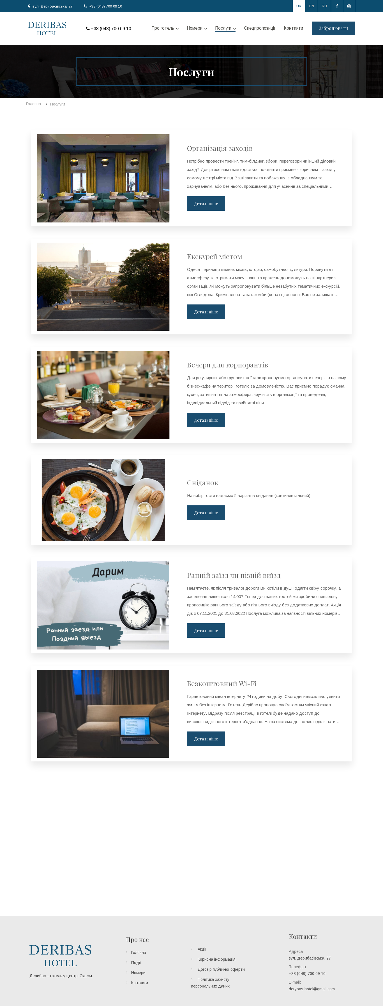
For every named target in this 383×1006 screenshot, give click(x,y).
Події (136, 962)
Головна (138, 952)
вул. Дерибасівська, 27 (53, 6)
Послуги (223, 28)
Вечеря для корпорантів (227, 364)
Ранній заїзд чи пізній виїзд (234, 575)
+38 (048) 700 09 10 (105, 6)
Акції (202, 949)
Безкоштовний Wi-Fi (222, 683)
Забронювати (333, 28)
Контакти (293, 28)
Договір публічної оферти (221, 969)
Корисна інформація (217, 959)
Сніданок (202, 482)
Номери (194, 28)
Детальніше (206, 203)
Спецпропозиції (259, 28)
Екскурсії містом (214, 256)
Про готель (162, 28)
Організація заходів (220, 148)
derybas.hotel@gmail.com (312, 989)
